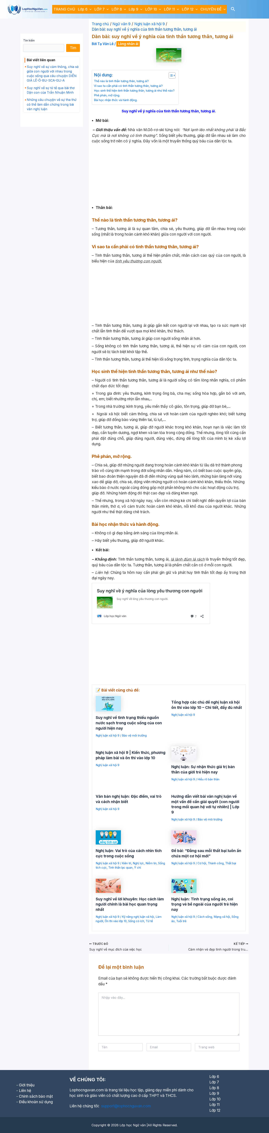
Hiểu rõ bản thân (208, 779)
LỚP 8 (116, 9)
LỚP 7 (99, 9)
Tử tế (149, 921)
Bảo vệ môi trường (134, 735)
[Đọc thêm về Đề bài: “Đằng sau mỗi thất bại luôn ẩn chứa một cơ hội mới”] (184, 837)
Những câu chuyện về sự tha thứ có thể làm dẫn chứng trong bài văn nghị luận (51, 104)
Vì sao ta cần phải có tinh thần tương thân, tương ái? (128, 86)
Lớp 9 (133, 9)
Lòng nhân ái (128, 44)
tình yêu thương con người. (138, 261)
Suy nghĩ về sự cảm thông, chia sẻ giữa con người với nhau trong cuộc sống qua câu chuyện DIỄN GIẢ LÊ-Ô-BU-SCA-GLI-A (53, 74)
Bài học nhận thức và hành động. (115, 100)
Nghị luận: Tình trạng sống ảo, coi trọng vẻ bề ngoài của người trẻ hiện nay (204, 904)
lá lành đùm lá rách (188, 559)
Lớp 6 (82, 9)
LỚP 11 (169, 9)
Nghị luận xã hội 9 (107, 735)
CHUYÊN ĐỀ (211, 9)
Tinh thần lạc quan (120, 867)
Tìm (73, 48)
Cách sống (205, 917)
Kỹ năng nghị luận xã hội (138, 917)
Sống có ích (136, 921)
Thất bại (230, 863)
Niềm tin (151, 863)
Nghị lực (138, 863)
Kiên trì (126, 863)
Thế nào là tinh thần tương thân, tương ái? (121, 81)
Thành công (216, 863)
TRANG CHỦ (64, 9)
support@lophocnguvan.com (126, 1106)
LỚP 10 (151, 9)
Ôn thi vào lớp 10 (116, 921)
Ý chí (137, 867)
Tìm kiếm (29, 40)
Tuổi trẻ (181, 921)
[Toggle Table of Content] (170, 75)
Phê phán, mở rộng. (107, 95)
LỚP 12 (188, 9)
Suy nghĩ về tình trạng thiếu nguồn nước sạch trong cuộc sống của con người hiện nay (129, 722)
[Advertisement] (169, 173)
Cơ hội (202, 863)
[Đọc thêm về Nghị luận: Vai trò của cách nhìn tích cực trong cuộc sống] (108, 837)
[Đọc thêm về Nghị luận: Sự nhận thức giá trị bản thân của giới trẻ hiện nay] (184, 753)
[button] (89, 9)
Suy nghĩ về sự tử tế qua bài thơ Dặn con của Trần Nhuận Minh (51, 90)
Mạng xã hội (222, 917)
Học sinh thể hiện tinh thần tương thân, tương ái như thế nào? (134, 90)
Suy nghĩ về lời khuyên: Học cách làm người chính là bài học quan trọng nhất (130, 904)
